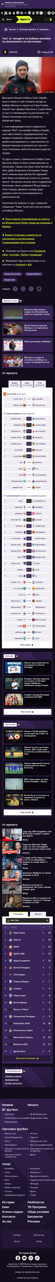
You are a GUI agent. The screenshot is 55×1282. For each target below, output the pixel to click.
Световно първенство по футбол (17, 1150)
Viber (5, 255)
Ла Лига (16, 394)
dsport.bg (13, 52)
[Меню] (3, 19)
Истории (8, 1202)
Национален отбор (39, 1118)
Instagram (36, 255)
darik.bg (26, 853)
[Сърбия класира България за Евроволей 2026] (27, 699)
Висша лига (10, 1133)
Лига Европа (21, 414)
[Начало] (6, 29)
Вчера (14, 384)
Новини (7, 1104)
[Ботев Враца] (41, 13)
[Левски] (6, 13)
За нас (7, 1221)
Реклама (34, 1221)
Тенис (7, 1172)
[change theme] (50, 19)
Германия (44, 29)
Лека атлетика (11, 1176)
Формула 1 (35, 1172)
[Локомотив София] (53, 13)
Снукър (8, 1191)
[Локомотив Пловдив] (49, 13)
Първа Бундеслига (13, 1137)
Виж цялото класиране (26, 1058)
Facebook (39, 251)
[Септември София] (26, 13)
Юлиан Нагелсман (12, 274)
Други (33, 1155)
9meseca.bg (39, 1235)
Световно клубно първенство (13, 1156)
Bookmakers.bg (11, 1080)
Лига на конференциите (26, 496)
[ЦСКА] (10, 13)
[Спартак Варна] (30, 13)
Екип (5, 1207)
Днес (27, 384)
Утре (39, 384)
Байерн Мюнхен (34, 274)
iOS (30, 264)
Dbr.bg (39, 1241)
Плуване (34, 1187)
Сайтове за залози (13, 1076)
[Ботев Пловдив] (22, 13)
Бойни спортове (12, 1187)
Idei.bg (16, 1241)
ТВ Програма (37, 1207)
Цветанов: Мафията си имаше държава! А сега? (37, 874)
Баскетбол (35, 1169)
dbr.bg (25, 840)
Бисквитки (35, 1216)
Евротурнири (11, 1122)
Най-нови (9, 656)
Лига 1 (8, 1141)
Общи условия (38, 1211)
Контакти (8, 1216)
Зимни (8, 1184)
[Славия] (33, 13)
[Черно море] (37, 13)
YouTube (14, 255)
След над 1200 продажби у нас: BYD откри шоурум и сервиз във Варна (37, 833)
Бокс (7, 1180)
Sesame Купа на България (17, 1118)
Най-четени (10, 725)
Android (20, 264)
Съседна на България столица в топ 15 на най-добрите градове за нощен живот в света (37, 861)
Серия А (34, 1137)
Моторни (34, 1184)
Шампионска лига (38, 1141)
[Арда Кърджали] (18, 13)
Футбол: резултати (13, 1083)
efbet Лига (9, 1114)
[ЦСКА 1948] (14, 13)
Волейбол (9, 1169)
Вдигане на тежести (39, 1176)
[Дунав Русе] (45, 13)
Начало (12, 29)
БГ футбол (10, 1109)
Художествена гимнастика (42, 1180)
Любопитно (36, 1202)
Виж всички (26, 645)
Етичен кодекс (12, 1211)
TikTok (24, 255)
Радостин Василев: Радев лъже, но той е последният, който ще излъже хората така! (37, 846)
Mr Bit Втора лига (38, 1114)
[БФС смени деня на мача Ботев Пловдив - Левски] (27, 784)
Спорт (6, 1164)
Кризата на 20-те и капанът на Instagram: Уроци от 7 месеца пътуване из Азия (37, 900)
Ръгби (33, 1195)
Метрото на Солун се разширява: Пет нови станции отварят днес (37, 887)
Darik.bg (16, 1235)
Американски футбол (15, 1195)
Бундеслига (9, 280)
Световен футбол (27, 29)
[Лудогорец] (2, 13)
